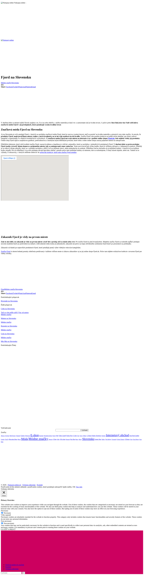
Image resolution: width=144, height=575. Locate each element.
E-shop (34, 435)
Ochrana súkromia (28, 485)
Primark (68, 439)
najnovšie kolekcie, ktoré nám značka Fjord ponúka (58, 152)
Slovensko (15, 83)
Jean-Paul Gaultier (134, 435)
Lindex (3, 439)
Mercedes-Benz (13, 439)
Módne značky (6, 83)
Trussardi (114, 439)
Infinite (103, 435)
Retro (76, 439)
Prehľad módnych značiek (14, 565)
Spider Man (98, 439)
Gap (78, 435)
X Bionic (127, 439)
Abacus (3, 435)
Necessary (7, 513)
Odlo (58, 439)
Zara (131, 439)
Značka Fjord (5, 251)
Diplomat (27, 435)
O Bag (54, 439)
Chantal (18, 435)
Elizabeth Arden (48, 435)
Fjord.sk (111, 138)
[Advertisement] (68, 21)
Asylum (7, 435)
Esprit (54, 435)
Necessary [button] (4, 511)
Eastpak (41, 435)
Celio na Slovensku (8, 309)
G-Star (75, 435)
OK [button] (74, 487)
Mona (19, 439)
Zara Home (136, 439)
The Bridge (108, 439)
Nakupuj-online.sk (14, 485)
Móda (24, 439)
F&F (57, 435)
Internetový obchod (117, 435)
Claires (22, 435)
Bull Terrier (13, 435)
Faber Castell (62, 435)
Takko (103, 439)
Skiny (80, 439)
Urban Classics (120, 439)
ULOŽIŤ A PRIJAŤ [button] (8, 529)
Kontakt (40, 485)
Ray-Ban (72, 439)
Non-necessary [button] (6, 521)
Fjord (3, 289)
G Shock (89, 435)
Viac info (79, 487)
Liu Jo (6, 439)
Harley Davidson (96, 435)
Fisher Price (69, 435)
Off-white (62, 439)
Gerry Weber (83, 435)
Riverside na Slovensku (9, 301)
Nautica (51, 439)
